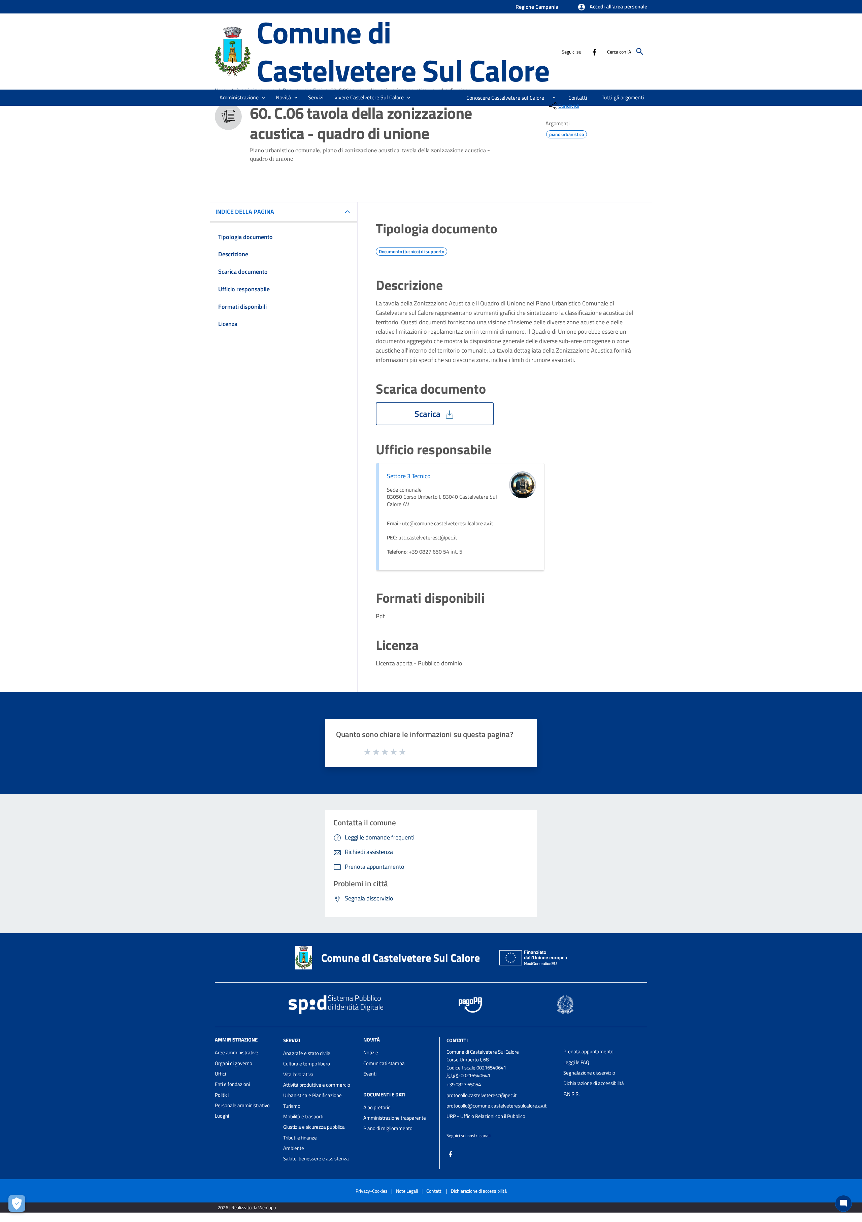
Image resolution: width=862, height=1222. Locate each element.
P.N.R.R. (571, 1094)
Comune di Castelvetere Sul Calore (403, 51)
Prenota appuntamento (588, 1051)
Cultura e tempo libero (306, 1063)
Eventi (369, 1074)
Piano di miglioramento (387, 1128)
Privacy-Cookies (372, 1190)
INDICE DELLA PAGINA (245, 211)
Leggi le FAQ (576, 1062)
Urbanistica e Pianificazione (312, 1095)
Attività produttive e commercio (316, 1085)
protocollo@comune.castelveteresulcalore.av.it (496, 1106)
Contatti (457, 1040)
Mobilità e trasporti (303, 1116)
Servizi (291, 1040)
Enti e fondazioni (232, 1084)
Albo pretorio (377, 1107)
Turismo (291, 1106)
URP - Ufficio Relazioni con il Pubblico (485, 1116)
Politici (222, 1095)
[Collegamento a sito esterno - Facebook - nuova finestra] (594, 51)
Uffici (220, 1074)
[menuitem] (502, 98)
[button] (612, 7)
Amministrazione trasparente (394, 1118)
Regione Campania (537, 7)
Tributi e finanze (300, 1138)
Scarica (428, 413)
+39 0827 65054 (463, 1084)
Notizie (370, 1052)
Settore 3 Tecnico (409, 476)
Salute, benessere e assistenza (316, 1158)
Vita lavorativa (298, 1074)
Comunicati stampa (384, 1063)
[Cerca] (639, 51)
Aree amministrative (236, 1052)
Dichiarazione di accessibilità (593, 1083)
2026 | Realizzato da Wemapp (247, 1207)
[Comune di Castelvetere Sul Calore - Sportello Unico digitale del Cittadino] (233, 50)
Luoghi (222, 1116)
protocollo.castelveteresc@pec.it (481, 1095)
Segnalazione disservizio (589, 1073)
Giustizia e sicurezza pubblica (314, 1127)
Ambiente (293, 1148)
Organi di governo (233, 1063)
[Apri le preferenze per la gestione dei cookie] (16, 1203)
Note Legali (407, 1190)
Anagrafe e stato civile (306, 1053)
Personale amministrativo (242, 1105)
